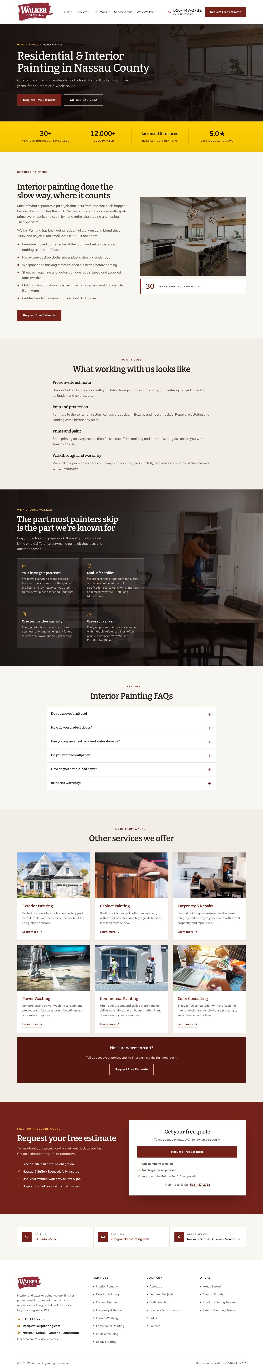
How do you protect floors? (71, 727)
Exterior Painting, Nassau (220, 1310)
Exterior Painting (107, 1294)
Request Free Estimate (225, 12)
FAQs (153, 1318)
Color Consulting (107, 1334)
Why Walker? (146, 12)
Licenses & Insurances (164, 1310)
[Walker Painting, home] (35, 12)
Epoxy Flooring (106, 1341)
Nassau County (213, 1294)
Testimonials (158, 1302)
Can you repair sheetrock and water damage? (85, 741)
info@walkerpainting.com (130, 1239)
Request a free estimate (211, 1363)
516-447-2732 (200, 1184)
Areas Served (212, 1286)
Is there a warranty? (66, 783)
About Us (155, 1286)
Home (68, 12)
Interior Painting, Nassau (220, 1302)
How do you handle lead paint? (74, 769)
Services (82, 12)
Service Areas (123, 12)
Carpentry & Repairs (110, 1310)
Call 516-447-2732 (83, 100)
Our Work (101, 12)
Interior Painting (107, 1286)
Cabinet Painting (107, 1302)
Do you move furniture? (69, 713)
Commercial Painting (110, 1326)
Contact (154, 1326)
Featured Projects (161, 1294)
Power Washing (107, 1318)
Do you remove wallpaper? (71, 755)
